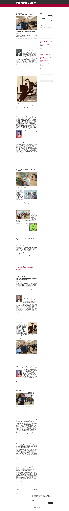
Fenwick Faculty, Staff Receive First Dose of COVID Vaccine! (26, 170)
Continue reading (19, 164)
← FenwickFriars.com (19, 5)
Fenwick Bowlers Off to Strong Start (44, 75)
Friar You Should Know (21, 390)
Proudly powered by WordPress (36, 507)
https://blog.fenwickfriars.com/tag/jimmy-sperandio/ (26, 267)
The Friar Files (28, 3)
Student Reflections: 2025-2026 (44, 39)
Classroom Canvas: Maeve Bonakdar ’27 (45, 44)
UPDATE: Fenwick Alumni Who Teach (25, 14)
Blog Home (24, 5)
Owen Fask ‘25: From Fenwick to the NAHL (45, 49)
